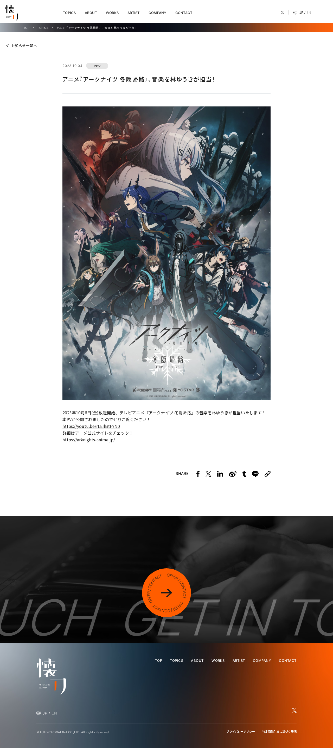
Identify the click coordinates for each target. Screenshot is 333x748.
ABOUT (91, 13)
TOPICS (69, 13)
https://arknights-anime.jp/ (88, 439)
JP (301, 12)
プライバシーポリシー (240, 731)
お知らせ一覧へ (24, 45)
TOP (26, 27)
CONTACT (184, 13)
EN (308, 12)
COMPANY (157, 13)
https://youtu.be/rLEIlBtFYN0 (91, 426)
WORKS (112, 13)
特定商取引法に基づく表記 (279, 731)
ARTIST (133, 13)
